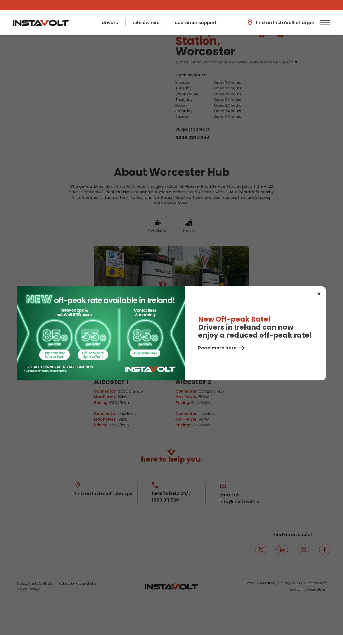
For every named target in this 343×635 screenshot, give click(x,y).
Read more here (217, 348)
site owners (146, 22)
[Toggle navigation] (324, 22)
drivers (110, 22)
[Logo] (41, 22)
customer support (196, 22)
